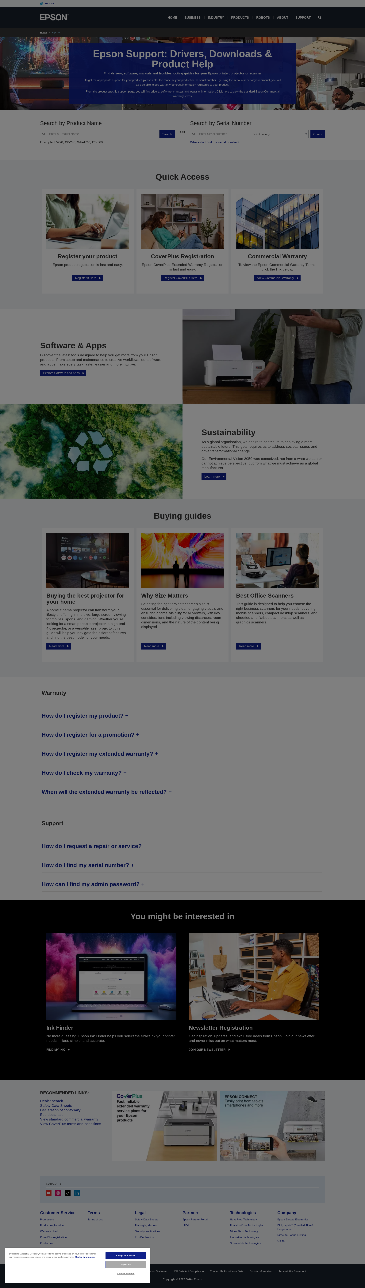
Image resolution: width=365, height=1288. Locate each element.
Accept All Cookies (125, 1255)
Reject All (126, 1264)
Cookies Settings (126, 1273)
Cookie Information (85, 1257)
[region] (77, 1265)
